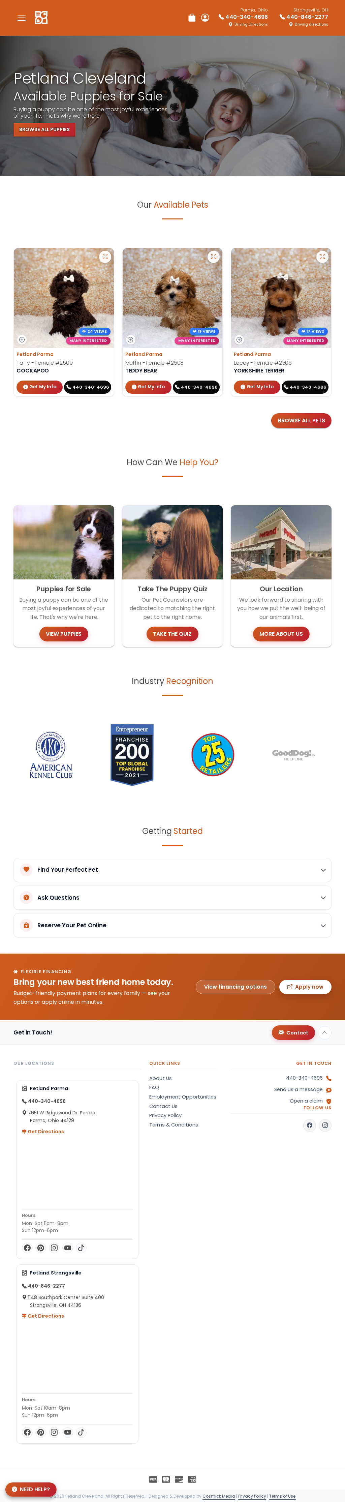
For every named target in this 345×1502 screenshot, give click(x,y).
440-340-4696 (304, 1078)
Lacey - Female (263, 363)
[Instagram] (54, 1247)
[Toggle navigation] (21, 18)
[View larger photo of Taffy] (105, 257)
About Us (160, 1078)
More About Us (281, 634)
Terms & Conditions (173, 1124)
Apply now (309, 986)
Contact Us (163, 1106)
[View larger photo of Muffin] (214, 257)
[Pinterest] (40, 1247)
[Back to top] (325, 1033)
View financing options (235, 986)
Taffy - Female (45, 363)
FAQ (154, 1087)
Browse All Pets (301, 420)
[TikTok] (81, 1247)
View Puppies (64, 634)
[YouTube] (67, 1247)
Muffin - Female (154, 363)
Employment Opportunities (182, 1096)
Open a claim (306, 1101)
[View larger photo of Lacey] (322, 257)
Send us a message (298, 1089)
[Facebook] (27, 1247)
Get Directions (45, 1131)
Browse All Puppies (44, 129)
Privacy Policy (165, 1115)
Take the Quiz (172, 634)
